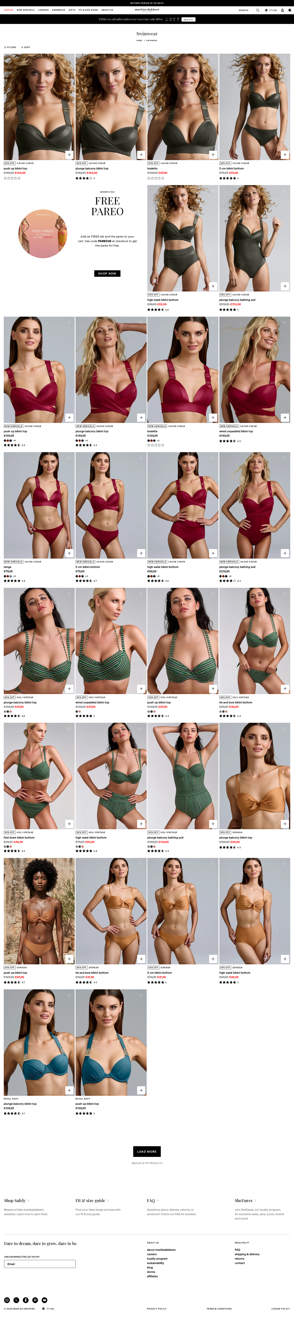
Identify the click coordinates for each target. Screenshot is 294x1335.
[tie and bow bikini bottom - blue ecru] (220, 711)
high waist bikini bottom (162, 300)
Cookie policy (281, 1308)
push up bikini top (15, 168)
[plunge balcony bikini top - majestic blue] (82, 440)
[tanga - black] (5, 576)
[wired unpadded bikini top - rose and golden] (79, 711)
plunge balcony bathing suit (237, 300)
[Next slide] (70, 107)
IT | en (273, 10)
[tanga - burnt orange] (7, 576)
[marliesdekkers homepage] (147, 10)
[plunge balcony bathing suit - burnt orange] (223, 576)
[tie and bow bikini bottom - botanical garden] (223, 711)
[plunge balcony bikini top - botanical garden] (7, 711)
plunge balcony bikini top (92, 168)
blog (150, 1267)
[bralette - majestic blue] (154, 440)
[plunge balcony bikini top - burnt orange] (79, 440)
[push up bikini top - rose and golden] (154, 711)
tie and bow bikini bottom (235, 702)
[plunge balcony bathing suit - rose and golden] (154, 846)
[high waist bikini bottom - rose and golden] (82, 846)
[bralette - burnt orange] (151, 440)
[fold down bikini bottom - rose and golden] (10, 846)
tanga (7, 567)
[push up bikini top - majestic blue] (10, 440)
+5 (158, 576)
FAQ (237, 1249)
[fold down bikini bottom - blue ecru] (5, 846)
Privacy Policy (157, 1308)
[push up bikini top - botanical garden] (151, 711)
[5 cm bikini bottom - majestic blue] (82, 576)
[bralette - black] (148, 440)
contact (240, 1263)
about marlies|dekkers (161, 1249)
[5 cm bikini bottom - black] (77, 576)
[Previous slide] (8, 107)
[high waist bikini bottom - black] (148, 576)
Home (139, 40)
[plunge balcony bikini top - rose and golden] (10, 711)
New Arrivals (26, 10)
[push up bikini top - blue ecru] (148, 711)
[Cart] (290, 10)
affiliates (152, 1276)
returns (239, 1258)
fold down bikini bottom (19, 837)
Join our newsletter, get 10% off (22, 1257)
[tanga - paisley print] (10, 576)
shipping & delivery (247, 1254)
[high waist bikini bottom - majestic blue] (154, 576)
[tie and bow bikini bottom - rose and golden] (226, 711)
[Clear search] (256, 10)
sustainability (155, 1263)
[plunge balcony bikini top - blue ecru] (5, 711)
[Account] (282, 10)
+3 (158, 440)
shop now (188, 19)
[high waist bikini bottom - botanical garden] (79, 846)
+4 (14, 440)
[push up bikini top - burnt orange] (7, 440)
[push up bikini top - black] (5, 440)
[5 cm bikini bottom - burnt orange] (79, 576)
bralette (152, 168)
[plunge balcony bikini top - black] (77, 440)
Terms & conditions (219, 1308)
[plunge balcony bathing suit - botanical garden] (151, 846)
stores (151, 1272)
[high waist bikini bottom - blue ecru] (77, 846)
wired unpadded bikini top (236, 431)
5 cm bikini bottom (231, 168)
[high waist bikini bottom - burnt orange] (151, 576)
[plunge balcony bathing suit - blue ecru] (148, 846)
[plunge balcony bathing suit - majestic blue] (226, 576)
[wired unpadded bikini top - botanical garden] (77, 711)
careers (152, 1254)
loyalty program (157, 1258)
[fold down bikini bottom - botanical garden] (7, 846)
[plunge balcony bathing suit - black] (220, 576)
